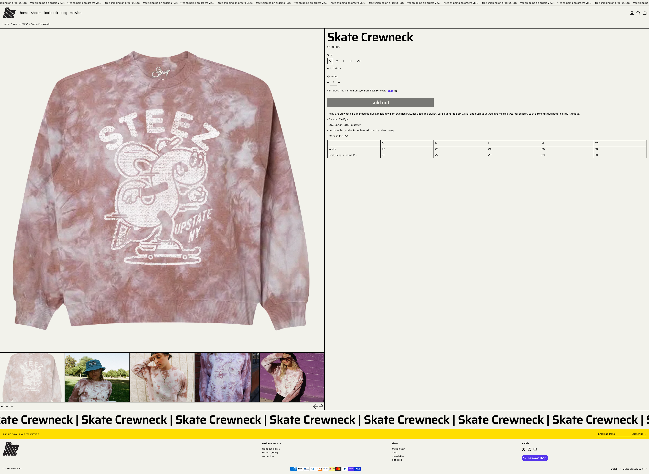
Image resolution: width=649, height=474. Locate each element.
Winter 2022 (20, 24)
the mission (398, 449)
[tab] (2, 406)
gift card (397, 460)
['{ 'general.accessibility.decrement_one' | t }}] (328, 82)
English (614, 468)
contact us (268, 456)
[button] (638, 13)
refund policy (270, 453)
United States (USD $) (633, 468)
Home (6, 24)
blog (394, 453)
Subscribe (637, 434)
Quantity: (332, 76)
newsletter (398, 456)
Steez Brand (16, 468)
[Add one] (339, 82)
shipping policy (271, 449)
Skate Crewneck (40, 24)
